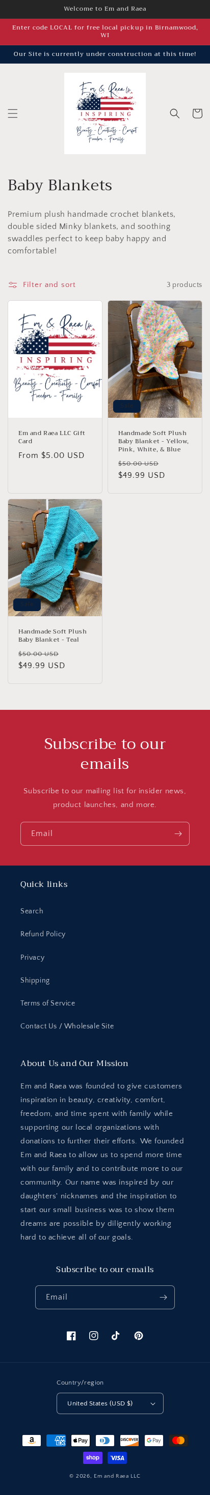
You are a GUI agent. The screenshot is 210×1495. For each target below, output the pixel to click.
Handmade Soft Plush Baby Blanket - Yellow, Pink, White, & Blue (153, 441)
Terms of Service (47, 1003)
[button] (13, 113)
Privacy (32, 958)
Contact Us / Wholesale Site (67, 1026)
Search (32, 911)
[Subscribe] (178, 834)
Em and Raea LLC (117, 1476)
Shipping (35, 980)
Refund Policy (43, 934)
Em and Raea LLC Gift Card (52, 437)
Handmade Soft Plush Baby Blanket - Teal (52, 636)
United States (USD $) (100, 1403)
